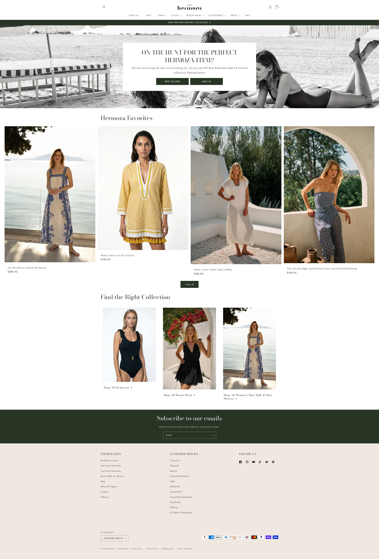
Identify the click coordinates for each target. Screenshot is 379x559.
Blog (103, 481)
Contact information (185, 548)
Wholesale (175, 486)
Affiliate (173, 507)
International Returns (179, 476)
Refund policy (123, 548)
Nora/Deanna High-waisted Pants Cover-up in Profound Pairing (322, 268)
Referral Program (109, 486)
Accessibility (176, 491)
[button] (104, 7)
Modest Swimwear (109, 460)
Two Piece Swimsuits (111, 470)
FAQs (172, 481)
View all (189, 284)
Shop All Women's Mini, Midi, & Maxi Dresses (248, 396)
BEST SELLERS (172, 81)
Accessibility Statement (181, 497)
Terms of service (152, 548)
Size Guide (175, 502)
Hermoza (111, 548)
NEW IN (206, 81)
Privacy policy (137, 548)
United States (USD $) (113, 538)
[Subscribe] (212, 435)
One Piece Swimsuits (111, 465)
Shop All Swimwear (116, 387)
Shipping (174, 465)
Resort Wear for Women (112, 476)
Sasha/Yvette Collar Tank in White (213, 269)
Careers (104, 491)
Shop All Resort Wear (178, 395)
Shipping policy (168, 548)
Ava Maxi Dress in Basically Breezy (27, 267)
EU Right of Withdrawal (181, 512)
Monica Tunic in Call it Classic (118, 255)
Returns (173, 470)
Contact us (175, 460)
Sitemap (104, 497)
